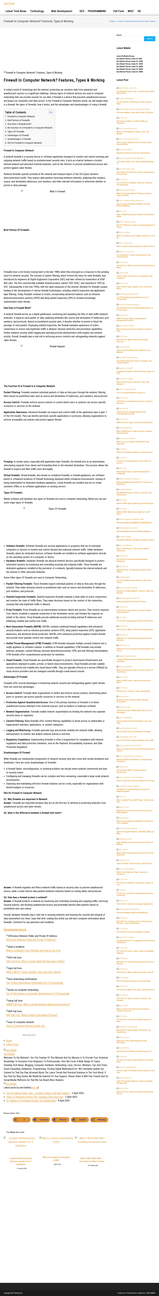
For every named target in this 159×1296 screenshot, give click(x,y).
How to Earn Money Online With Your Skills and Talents (134, 581)
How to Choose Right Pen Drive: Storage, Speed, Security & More (134, 143)
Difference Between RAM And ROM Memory (132, 913)
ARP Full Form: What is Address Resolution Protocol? (32, 1015)
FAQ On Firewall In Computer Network (24, 142)
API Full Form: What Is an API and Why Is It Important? (132, 122)
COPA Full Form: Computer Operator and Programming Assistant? (131, 413)
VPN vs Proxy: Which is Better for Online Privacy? (135, 452)
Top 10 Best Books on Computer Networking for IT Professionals (38, 993)
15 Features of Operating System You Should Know (31, 1100)
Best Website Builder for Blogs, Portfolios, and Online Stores (134, 494)
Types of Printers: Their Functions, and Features (134, 863)
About (9, 1040)
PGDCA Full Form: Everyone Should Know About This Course (136, 650)
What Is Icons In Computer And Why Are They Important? (133, 443)
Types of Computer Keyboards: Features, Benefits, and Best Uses (135, 1082)
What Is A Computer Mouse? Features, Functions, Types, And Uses (134, 194)
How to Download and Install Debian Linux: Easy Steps (134, 722)
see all (35, 1087)
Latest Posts (12, 1044)
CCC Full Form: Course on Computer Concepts (133, 932)
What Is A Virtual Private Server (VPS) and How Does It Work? (136, 750)
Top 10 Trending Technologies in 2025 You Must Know (134, 103)
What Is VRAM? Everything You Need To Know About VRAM (135, 215)
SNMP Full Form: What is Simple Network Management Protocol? (38, 1004)
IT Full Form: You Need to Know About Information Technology (135, 894)
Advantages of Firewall (18, 135)
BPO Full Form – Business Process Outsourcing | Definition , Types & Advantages (134, 922)
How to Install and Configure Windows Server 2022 (135, 740)
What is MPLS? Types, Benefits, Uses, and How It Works (33, 971)
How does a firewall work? (19, 124)
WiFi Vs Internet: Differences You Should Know (133, 981)
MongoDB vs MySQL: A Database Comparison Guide (135, 540)
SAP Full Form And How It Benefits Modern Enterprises (132, 560)
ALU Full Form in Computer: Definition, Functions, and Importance (135, 184)
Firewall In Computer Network (21, 116)
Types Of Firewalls (15, 131)
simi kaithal (9, 1053)
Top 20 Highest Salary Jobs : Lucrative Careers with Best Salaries (38, 1093)
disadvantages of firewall (19, 139)
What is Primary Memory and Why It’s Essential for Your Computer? (135, 822)
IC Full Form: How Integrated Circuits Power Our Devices (134, 462)
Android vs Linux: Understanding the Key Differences (132, 1042)
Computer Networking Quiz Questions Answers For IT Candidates (20, 1161)
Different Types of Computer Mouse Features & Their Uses (136, 1071)
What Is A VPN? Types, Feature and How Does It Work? (134, 681)
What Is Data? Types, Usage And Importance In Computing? (133, 473)
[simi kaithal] (10, 1049)
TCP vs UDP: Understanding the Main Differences (135, 621)
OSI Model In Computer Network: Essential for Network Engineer (133, 790)
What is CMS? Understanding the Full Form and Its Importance (135, 854)
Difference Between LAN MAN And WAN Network (134, 523)
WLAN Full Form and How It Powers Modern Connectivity (132, 701)
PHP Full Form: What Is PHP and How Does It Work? (135, 972)
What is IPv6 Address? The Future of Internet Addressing (133, 549)
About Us (141, 1293)
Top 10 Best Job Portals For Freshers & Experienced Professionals (135, 173)
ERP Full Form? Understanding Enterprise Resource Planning (135, 963)
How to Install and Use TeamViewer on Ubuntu (133, 732)
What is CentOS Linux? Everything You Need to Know (136, 246)
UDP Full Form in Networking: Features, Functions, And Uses (135, 402)
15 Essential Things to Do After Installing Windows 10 (135, 162)
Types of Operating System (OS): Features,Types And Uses (34, 1096)
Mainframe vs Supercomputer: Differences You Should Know (134, 1031)
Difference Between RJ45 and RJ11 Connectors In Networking (135, 483)
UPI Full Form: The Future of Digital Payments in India (134, 1020)
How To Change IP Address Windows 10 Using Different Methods (133, 205)
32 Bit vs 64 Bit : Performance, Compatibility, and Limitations (134, 277)
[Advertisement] (56, 52)
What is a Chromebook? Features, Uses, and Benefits (133, 133)
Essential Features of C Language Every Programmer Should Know (136, 941)
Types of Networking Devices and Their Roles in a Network (135, 843)
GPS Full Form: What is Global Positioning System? (135, 630)
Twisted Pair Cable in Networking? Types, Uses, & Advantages (134, 711)
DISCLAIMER (151, 1293)
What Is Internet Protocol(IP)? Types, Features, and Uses (135, 801)
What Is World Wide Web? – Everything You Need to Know (92, 1160)
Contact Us (121, 1293)
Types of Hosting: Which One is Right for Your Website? (133, 351)
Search (119, 35)
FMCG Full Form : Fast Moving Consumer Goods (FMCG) (134, 571)
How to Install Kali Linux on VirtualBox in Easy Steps (136, 781)
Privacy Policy (132, 1293)
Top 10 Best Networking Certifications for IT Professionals (34, 982)
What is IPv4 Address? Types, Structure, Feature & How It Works (135, 671)
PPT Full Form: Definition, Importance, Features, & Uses (135, 884)
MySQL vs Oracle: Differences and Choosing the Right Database (134, 811)
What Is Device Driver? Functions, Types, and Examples (133, 383)
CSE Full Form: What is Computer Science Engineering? (131, 771)
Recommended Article (15, 929)
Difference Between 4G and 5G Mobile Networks (134, 531)
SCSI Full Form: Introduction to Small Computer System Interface (134, 611)
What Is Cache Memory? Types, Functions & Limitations (132, 873)
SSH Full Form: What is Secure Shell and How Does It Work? (35, 961)
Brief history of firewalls (18, 120)
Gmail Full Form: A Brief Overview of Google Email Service (135, 1093)
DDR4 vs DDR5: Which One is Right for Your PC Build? (133, 513)
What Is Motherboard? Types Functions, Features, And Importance (134, 432)
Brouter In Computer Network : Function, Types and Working (135, 592)
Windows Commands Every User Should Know (133, 153)
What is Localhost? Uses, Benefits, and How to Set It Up (33, 950)
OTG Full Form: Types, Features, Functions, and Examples (134, 999)
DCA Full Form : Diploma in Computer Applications (135, 904)
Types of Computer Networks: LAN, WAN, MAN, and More (135, 833)
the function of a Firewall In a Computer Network (29, 127)
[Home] (107, 21)
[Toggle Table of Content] (49, 112)
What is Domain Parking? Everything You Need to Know (134, 330)
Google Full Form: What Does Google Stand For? (134, 1051)
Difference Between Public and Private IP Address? (31, 939)
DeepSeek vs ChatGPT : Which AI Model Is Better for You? (136, 372)
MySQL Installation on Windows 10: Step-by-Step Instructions (134, 760)
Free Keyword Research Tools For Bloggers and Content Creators (134, 362)
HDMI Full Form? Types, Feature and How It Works (135, 422)
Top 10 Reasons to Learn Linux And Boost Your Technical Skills (134, 256)
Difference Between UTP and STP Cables (131, 602)
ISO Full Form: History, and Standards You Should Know (135, 1061)
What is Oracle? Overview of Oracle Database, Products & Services (133, 1010)
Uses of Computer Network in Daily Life (25, 1025)
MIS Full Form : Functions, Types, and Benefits (133, 691)
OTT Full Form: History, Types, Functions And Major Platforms (135, 952)
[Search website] (146, 11)
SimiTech (9, 3)
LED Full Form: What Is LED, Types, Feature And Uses (136, 990)
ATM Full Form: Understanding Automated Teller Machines (134, 639)
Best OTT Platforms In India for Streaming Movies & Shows (136, 226)
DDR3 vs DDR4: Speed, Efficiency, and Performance (135, 503)
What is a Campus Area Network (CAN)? (56, 1158)
